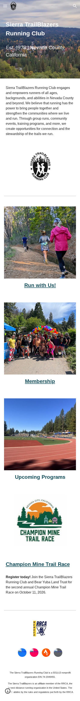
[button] (5, 6)
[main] (40, 29)
